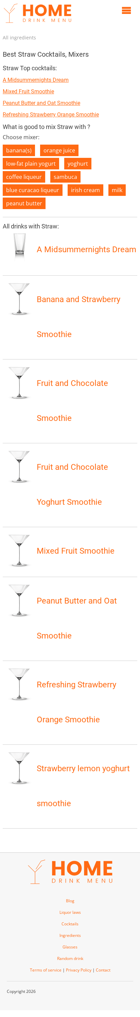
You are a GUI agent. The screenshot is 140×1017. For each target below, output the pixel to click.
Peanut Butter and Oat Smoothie (41, 103)
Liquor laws (70, 912)
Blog (70, 901)
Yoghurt (78, 163)
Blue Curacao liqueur (32, 190)
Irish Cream (85, 190)
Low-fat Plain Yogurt (31, 163)
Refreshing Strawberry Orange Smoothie (51, 114)
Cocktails (70, 924)
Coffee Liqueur (24, 177)
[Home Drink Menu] (37, 24)
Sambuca (65, 177)
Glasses (70, 947)
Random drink (70, 958)
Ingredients (70, 935)
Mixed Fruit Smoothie (28, 91)
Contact (103, 970)
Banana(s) (19, 150)
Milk (117, 190)
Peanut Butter (24, 203)
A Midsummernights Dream (36, 80)
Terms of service (46, 970)
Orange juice (59, 150)
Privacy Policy (78, 970)
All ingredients (19, 37)
